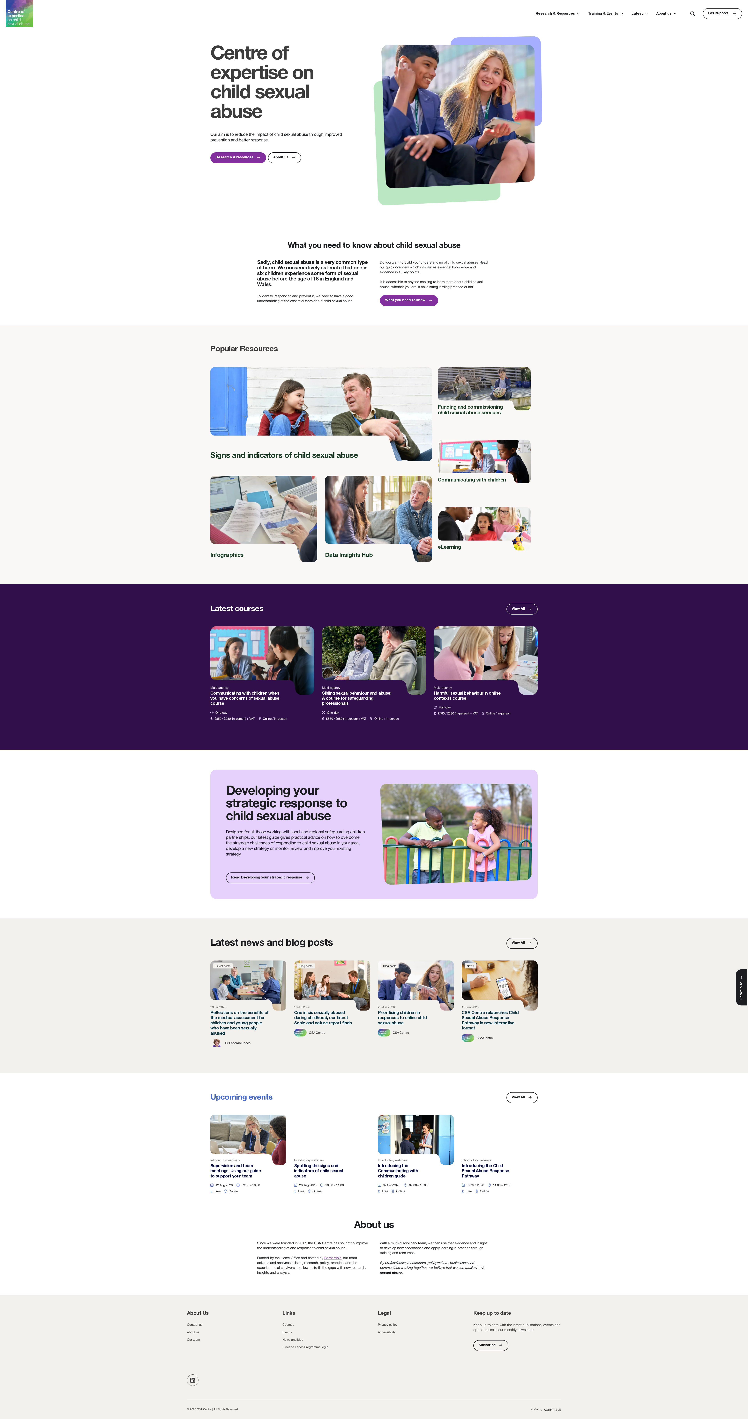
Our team (193, 1339)
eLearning (484, 531)
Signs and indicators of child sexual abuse (321, 418)
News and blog (292, 1339)
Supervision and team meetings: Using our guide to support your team (248, 1158)
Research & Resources (555, 13)
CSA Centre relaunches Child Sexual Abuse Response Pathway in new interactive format (500, 1006)
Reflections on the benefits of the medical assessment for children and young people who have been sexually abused (248, 1006)
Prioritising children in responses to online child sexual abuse (416, 1006)
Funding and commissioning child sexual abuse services (484, 394)
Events (287, 1332)
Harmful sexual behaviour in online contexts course (486, 678)
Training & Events (603, 13)
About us (663, 13)
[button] (192, 1380)
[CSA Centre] (19, 13)
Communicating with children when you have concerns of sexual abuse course (262, 678)
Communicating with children (484, 464)
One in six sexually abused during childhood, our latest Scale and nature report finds (332, 1006)
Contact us (194, 1324)
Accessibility (387, 1332)
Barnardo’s (332, 1258)
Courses (288, 1324)
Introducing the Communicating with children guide (416, 1158)
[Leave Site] (741, 987)
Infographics (263, 522)
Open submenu (578, 13)
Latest (637, 13)
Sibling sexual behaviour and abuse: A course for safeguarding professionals (374, 678)
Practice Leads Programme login (305, 1347)
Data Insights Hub (378, 522)
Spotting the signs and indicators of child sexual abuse (332, 1158)
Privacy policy (387, 1324)
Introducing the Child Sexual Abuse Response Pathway (500, 1158)
